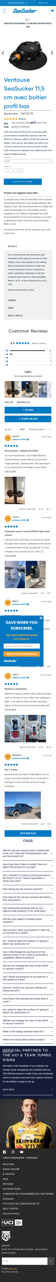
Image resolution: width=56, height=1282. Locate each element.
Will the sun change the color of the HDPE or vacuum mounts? (25, 967)
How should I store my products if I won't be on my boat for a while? (26, 931)
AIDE (5, 1179)
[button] (52, 11)
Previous (2, 52)
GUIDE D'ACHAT (11, 1169)
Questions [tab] (23, 402)
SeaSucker (11, 113)
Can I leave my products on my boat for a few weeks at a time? (25, 978)
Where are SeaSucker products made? (24, 1039)
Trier (22, 429)
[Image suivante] (49, 389)
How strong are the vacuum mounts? (23, 889)
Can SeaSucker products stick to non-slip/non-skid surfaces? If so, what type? (24, 909)
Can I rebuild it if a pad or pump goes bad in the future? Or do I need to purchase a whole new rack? (26, 878)
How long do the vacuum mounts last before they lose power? (26, 898)
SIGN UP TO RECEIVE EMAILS (22, 653)
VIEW (28, 1137)
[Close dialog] (41, 618)
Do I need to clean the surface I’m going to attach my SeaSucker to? (26, 942)
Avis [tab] (9, 402)
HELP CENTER (10, 1208)
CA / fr (44, 3)
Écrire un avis (34, 419)
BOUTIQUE (8, 1164)
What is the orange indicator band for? (23, 1031)
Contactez (8, 1199)
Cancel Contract (11, 1213)
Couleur (7, 157)
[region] (28, 389)
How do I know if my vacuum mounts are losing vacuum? (25, 989)
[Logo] (25, 10)
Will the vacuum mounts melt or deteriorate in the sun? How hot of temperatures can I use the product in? (26, 853)
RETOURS (8, 1184)
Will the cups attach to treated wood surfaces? (22, 920)
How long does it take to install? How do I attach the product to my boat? (25, 866)
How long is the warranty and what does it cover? (25, 1000)
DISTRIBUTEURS (12, 1189)
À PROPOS (9, 1174)
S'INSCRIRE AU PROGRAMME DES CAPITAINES (28, 1194)
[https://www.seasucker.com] (27, 20)
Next (52, 52)
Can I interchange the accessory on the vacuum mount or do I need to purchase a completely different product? (25, 955)
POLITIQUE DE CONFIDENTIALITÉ (21, 1203)
